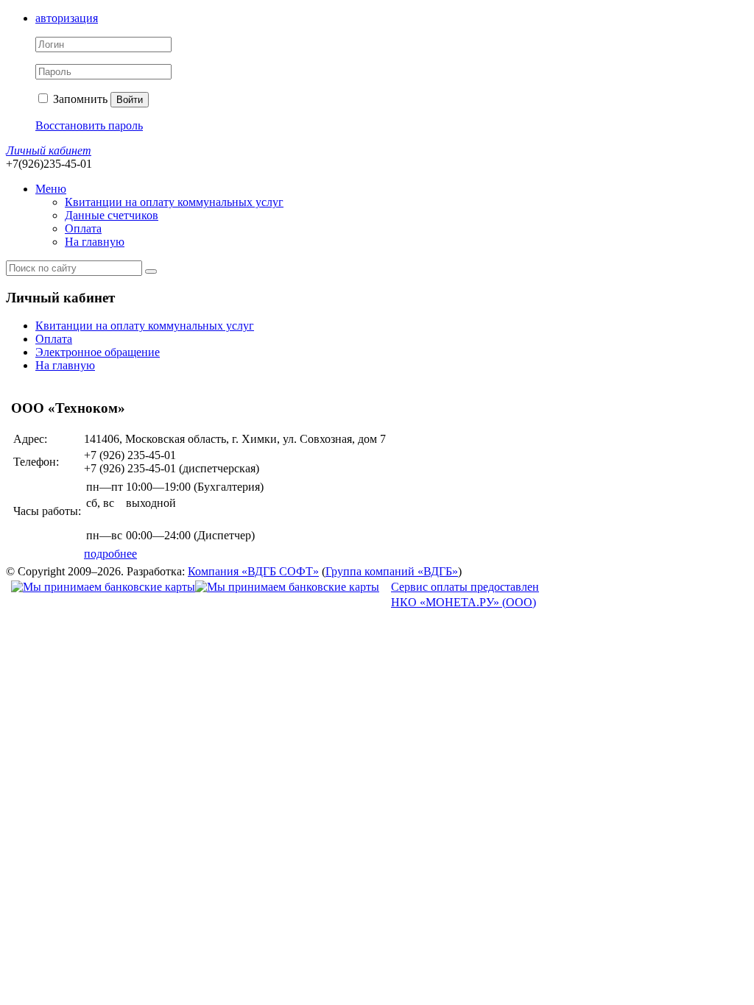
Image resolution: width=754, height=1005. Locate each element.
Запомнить (79, 99)
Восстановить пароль (89, 125)
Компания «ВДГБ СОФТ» (253, 571)
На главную (94, 241)
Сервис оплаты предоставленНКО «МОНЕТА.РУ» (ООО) (465, 594)
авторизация (66, 18)
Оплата (83, 228)
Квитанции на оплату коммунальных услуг (174, 202)
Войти (129, 99)
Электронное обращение (97, 352)
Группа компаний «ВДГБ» (391, 571)
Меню (50, 188)
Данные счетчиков (111, 215)
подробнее (110, 553)
